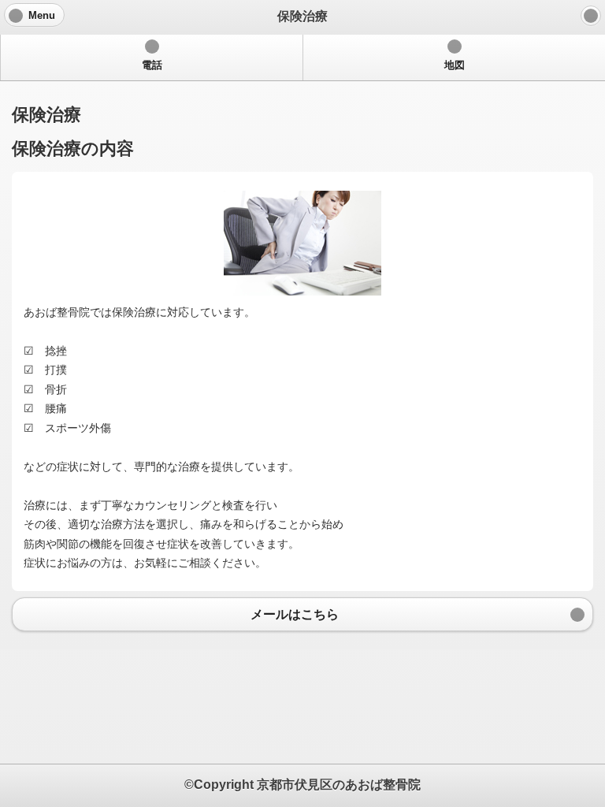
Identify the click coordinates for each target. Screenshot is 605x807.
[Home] (591, 16)
